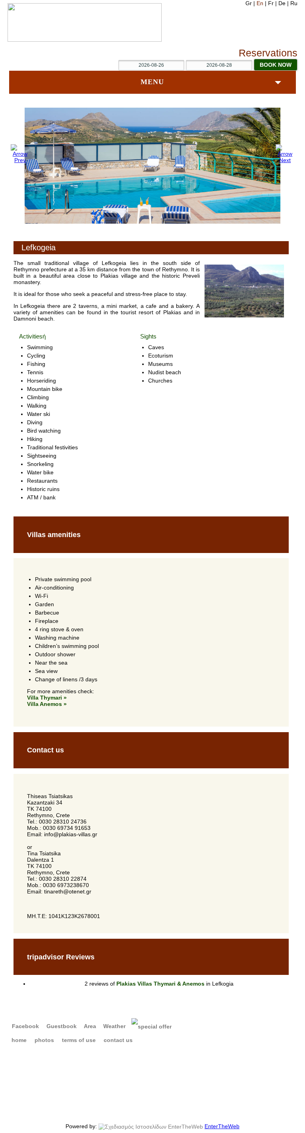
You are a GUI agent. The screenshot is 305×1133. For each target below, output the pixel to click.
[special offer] (151, 1026)
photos (44, 1040)
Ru (293, 3)
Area (89, 1026)
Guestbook (61, 1026)
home (19, 1040)
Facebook (24, 1026)
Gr (249, 3)
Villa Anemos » (47, 704)
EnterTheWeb (222, 1126)
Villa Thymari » (47, 697)
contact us (118, 1040)
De (282, 3)
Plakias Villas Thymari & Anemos (160, 983)
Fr (271, 3)
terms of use (79, 1040)
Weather (113, 1026)
